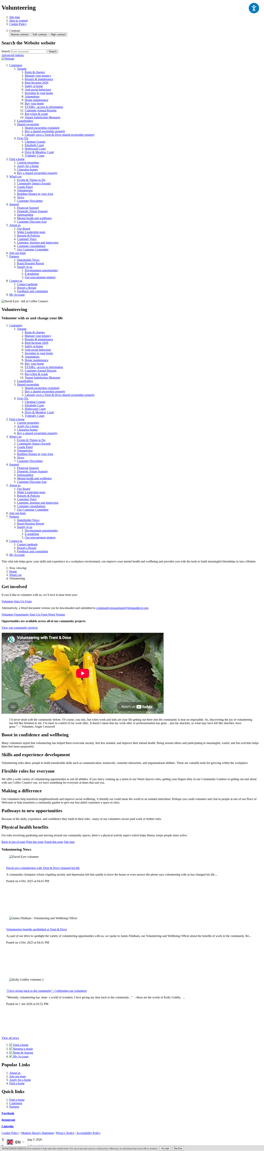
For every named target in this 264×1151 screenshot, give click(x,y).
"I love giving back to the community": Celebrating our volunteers (46, 990)
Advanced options (13, 55)
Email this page (53, 842)
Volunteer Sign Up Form (17, 601)
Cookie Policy (18, 24)
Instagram (8, 1119)
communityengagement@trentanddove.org (122, 608)
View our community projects (20, 627)
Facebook (8, 1113)
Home (13, 571)
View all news (10, 1038)
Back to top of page (14, 842)
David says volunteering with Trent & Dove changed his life (43, 868)
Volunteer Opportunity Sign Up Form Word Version (33, 614)
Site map (14, 17)
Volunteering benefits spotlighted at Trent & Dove (36, 929)
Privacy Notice (65, 1133)
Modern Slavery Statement (37, 1133)
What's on (15, 575)
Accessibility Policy (88, 1133)
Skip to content (18, 20)
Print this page (35, 842)
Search (6, 51)
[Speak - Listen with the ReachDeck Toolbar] (254, 8)
